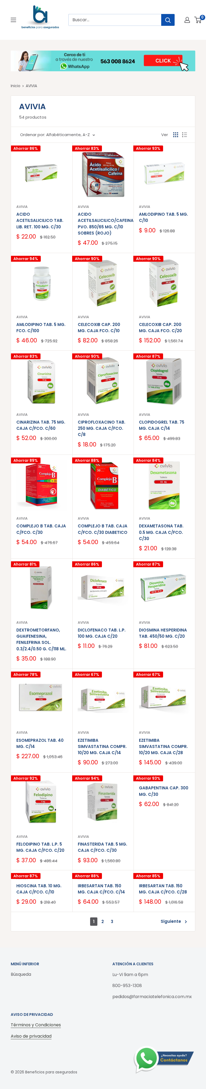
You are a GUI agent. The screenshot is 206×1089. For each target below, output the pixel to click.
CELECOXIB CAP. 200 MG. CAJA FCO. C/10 (99, 328)
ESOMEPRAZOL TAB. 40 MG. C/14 (40, 743)
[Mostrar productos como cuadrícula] (175, 134)
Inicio (15, 85)
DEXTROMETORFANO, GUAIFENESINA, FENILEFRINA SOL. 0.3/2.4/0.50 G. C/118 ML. (41, 639)
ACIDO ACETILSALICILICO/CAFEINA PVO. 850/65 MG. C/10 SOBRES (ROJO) (103, 223)
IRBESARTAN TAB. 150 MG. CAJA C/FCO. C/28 (163, 889)
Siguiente (171, 921)
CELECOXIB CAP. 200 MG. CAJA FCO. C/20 (160, 328)
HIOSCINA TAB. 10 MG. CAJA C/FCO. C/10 (38, 889)
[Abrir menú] (13, 20)
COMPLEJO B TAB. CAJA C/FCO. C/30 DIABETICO (102, 529)
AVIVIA (31, 85)
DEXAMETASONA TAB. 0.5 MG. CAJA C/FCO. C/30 (161, 532)
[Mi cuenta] (187, 20)
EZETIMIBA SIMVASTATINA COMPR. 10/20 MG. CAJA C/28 (163, 746)
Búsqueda (21, 974)
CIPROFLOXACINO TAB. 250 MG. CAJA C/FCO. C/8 (101, 428)
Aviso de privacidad (31, 1036)
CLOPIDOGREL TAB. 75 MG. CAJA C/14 (161, 425)
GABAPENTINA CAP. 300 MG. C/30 (163, 791)
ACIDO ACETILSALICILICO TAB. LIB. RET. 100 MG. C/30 (39, 220)
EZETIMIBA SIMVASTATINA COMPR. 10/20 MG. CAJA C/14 (102, 746)
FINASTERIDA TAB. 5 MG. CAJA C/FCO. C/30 (102, 847)
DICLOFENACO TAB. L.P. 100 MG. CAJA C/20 (102, 633)
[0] (198, 20)
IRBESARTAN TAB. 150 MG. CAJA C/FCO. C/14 (101, 889)
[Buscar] (168, 20)
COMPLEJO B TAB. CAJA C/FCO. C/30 (41, 529)
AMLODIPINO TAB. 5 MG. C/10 (163, 217)
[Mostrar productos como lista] (184, 134)
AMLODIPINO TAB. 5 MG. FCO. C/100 (40, 328)
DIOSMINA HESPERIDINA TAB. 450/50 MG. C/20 (163, 633)
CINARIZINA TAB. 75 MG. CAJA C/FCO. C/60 (40, 425)
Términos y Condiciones (36, 1025)
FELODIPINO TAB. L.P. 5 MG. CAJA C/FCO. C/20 (40, 847)
